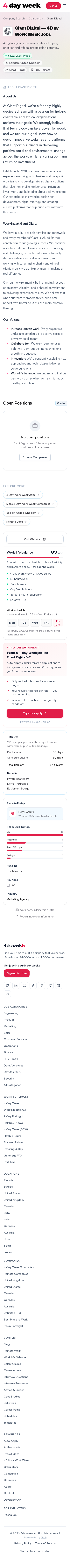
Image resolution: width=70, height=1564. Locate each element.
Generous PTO (13, 1155)
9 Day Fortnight (13, 1325)
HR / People (11, 1058)
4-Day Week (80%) (16, 1129)
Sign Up (53, 5)
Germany (9, 1226)
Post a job (10, 1514)
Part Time (9, 1162)
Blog (7, 1344)
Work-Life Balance (15, 1109)
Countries (10, 1480)
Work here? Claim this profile (36, 909)
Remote (8, 1180)
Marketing (10, 1026)
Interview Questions (16, 1376)
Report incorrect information (37, 916)
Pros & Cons (11, 1453)
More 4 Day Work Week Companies (28, 503)
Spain (7, 1245)
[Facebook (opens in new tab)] (41, 985)
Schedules (10, 1416)
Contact (9, 1493)
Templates (10, 1422)
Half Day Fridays (13, 1122)
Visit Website (41, 540)
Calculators (11, 1466)
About (7, 1486)
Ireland (8, 1219)
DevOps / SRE (12, 1071)
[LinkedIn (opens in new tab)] (15, 985)
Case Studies (12, 1396)
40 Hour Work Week (16, 1460)
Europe (8, 1186)
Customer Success (15, 1039)
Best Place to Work (16, 1319)
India (7, 1212)
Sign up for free (16, 973)
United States (12, 1193)
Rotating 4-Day (13, 1148)
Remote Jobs (14, 521)
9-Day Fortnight (13, 1116)
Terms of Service (45, 1543)
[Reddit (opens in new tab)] (58, 985)
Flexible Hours (12, 1135)
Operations (11, 1045)
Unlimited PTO (12, 1312)
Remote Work (12, 1350)
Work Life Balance (15, 1357)
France (8, 1252)
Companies (36, 18)
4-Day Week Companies (19, 1267)
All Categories (12, 1084)
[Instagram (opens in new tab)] (24, 985)
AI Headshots (12, 1447)
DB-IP (43, 1537)
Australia (9, 1232)
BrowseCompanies (35, 457)
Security (9, 1078)
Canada (9, 1206)
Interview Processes (16, 1383)
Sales (7, 1032)
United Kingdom (14, 1199)
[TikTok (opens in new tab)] (33, 985)
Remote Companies (16, 1273)
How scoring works (42, 566)
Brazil (7, 1239)
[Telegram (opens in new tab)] (50, 985)
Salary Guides (12, 1363)
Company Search (14, 18)
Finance (8, 1052)
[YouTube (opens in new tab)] (7, 993)
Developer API (12, 1499)
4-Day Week (11, 1103)
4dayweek (14, 946)
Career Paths (12, 1409)
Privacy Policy (23, 1543)
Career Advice (12, 1370)
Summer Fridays (13, 1142)
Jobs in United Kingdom (21, 512)
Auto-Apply (11, 1440)
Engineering (11, 1013)
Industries (10, 1403)
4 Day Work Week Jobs (21, 494)
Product (9, 1019)
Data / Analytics (13, 1065)
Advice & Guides (14, 1389)
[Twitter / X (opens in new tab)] (7, 985)
